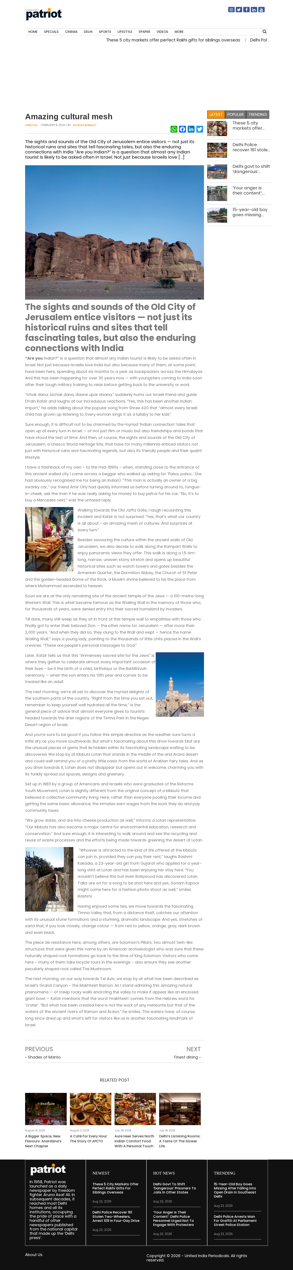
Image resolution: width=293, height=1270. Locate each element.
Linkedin (251, 11)
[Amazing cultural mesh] (114, 232)
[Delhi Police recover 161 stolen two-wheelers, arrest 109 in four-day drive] (217, 150)
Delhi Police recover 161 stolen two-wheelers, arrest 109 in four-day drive (251, 147)
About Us (33, 1254)
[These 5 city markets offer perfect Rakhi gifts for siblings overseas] (217, 128)
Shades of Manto (44, 1057)
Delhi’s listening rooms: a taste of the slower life (180, 1141)
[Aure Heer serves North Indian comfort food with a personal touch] (135, 1110)
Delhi (88, 31)
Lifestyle (125, 31)
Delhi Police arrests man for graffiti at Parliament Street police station (235, 1220)
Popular (235, 114)
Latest (216, 114)
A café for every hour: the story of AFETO (89, 1139)
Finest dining (186, 1057)
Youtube (259, 11)
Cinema (71, 31)
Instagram (229, 11)
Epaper (144, 31)
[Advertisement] (145, 75)
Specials (51, 31)
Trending (257, 114)
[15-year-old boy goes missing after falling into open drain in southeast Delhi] (217, 215)
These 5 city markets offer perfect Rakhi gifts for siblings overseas (148, 40)
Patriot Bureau (84, 125)
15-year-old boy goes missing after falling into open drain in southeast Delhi (250, 212)
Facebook (244, 11)
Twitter (236, 11)
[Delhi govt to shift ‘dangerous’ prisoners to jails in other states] (217, 171)
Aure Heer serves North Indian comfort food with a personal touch (134, 1141)
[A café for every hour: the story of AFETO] (90, 1110)
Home (33, 31)
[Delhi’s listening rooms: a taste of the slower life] (180, 1110)
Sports (105, 31)
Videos (162, 31)
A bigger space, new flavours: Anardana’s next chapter (43, 1141)
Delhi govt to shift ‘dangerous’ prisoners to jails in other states (251, 169)
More (179, 31)
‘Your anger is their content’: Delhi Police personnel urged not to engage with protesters (251, 190)
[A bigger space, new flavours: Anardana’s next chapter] (45, 1110)
